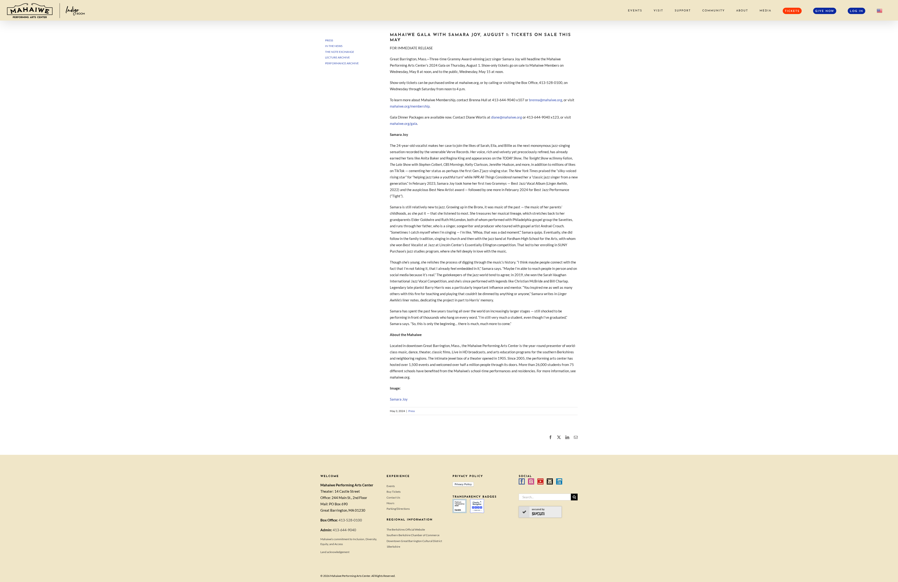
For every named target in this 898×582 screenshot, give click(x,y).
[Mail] (550, 481)
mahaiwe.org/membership (410, 106)
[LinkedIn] (559, 481)
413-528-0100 (350, 520)
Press (411, 411)
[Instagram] (531, 481)
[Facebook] (522, 481)
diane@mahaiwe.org (506, 117)
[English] (879, 11)
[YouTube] (540, 481)
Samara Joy (399, 399)
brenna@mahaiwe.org (545, 100)
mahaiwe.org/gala (403, 123)
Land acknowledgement (334, 552)
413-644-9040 (344, 530)
